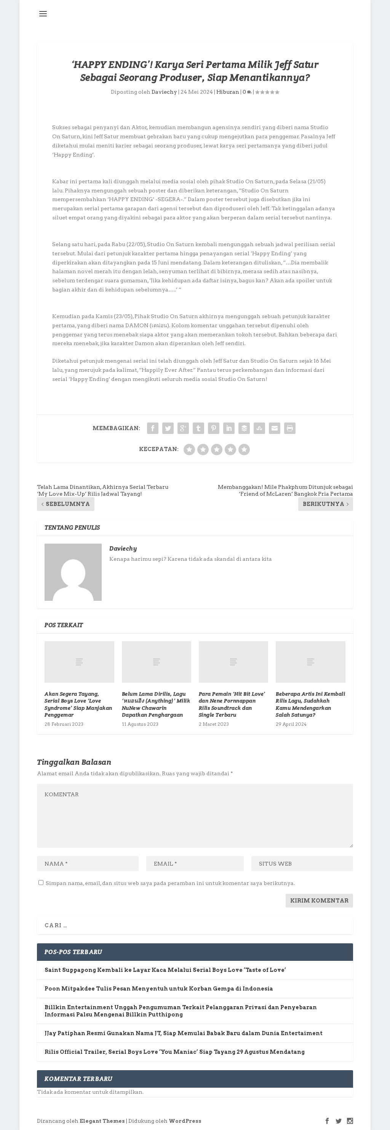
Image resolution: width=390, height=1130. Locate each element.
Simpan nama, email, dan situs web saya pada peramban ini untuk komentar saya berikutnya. (170, 883)
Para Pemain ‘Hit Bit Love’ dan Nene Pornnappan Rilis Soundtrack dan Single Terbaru (232, 704)
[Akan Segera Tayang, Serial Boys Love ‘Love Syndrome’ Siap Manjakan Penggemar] (79, 662)
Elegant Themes (102, 1121)
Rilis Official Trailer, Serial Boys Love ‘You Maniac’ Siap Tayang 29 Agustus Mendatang (175, 1052)
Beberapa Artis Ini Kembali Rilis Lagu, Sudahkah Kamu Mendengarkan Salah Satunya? (310, 704)
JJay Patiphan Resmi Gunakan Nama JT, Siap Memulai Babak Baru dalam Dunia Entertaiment (184, 1033)
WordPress (185, 1121)
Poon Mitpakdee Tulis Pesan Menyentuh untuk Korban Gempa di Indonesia (159, 989)
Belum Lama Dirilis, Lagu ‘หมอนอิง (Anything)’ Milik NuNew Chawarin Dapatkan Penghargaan (156, 704)
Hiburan (227, 92)
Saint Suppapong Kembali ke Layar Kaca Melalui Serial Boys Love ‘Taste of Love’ (165, 970)
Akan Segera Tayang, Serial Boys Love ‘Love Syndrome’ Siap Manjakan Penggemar (78, 704)
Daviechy (164, 92)
